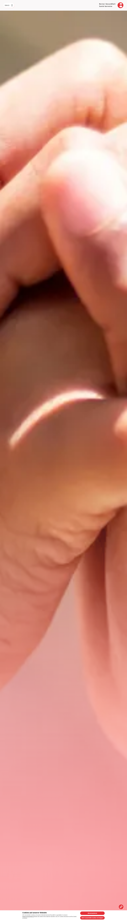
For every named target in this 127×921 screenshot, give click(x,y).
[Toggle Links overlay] (121, 906)
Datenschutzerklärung (28, 916)
